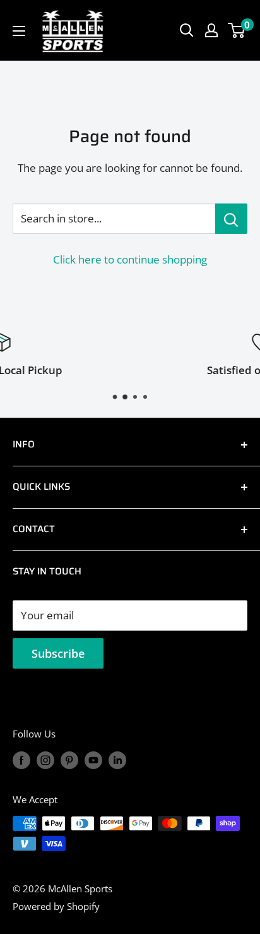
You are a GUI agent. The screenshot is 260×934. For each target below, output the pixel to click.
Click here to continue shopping (130, 259)
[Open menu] (19, 31)
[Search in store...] (231, 218)
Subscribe (58, 653)
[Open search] (187, 30)
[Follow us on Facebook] (21, 759)
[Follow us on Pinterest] (69, 759)
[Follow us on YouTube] (93, 759)
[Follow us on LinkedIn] (117, 759)
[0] (237, 30)
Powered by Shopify (56, 906)
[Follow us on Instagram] (45, 759)
